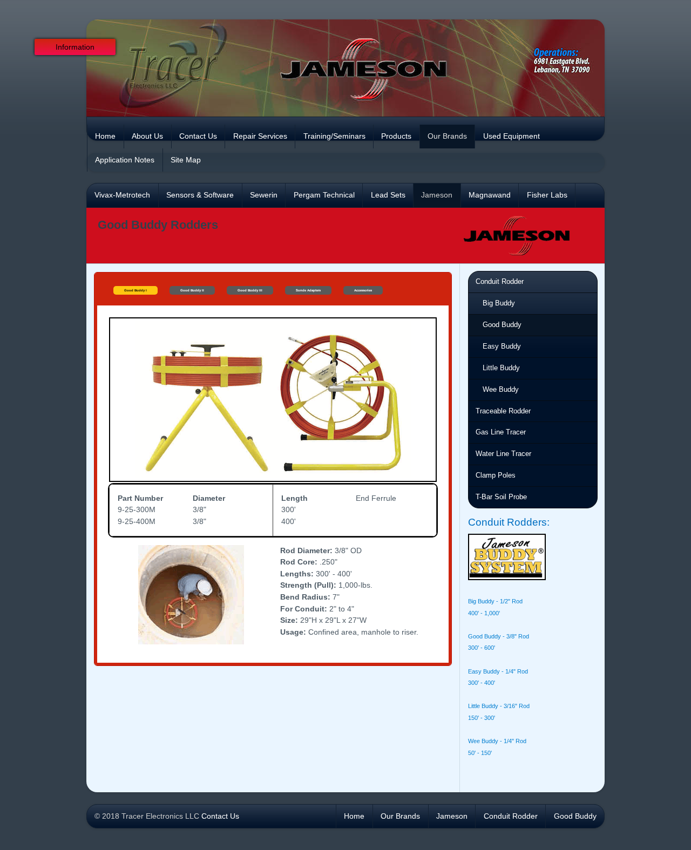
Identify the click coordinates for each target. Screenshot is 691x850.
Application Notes (124, 159)
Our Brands (447, 136)
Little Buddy (501, 368)
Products (396, 136)
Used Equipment (511, 136)
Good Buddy (502, 325)
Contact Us (198, 136)
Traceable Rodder (503, 411)
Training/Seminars (334, 136)
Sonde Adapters (308, 290)
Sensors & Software (200, 195)
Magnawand (490, 195)
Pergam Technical (324, 195)
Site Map (186, 159)
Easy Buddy (502, 346)
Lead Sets (388, 195)
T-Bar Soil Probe (501, 497)
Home (105, 136)
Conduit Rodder (500, 281)
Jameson (436, 195)
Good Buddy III (250, 290)
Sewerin (263, 195)
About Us (147, 136)
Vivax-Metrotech (122, 195)
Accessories (363, 290)
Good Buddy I (135, 290)
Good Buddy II (192, 290)
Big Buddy (499, 303)
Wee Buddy (501, 389)
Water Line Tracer (503, 454)
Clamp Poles (496, 475)
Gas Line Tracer (501, 432)
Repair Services (260, 136)
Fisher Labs (547, 195)
